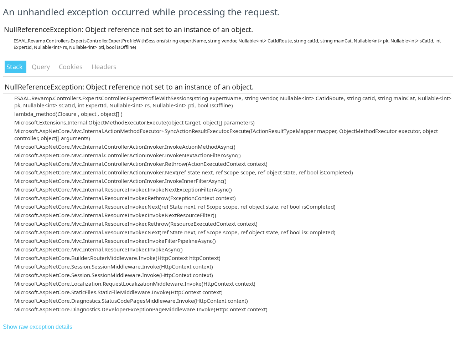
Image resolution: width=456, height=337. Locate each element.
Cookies (71, 66)
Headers (104, 66)
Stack (15, 66)
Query (42, 66)
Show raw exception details (37, 327)
